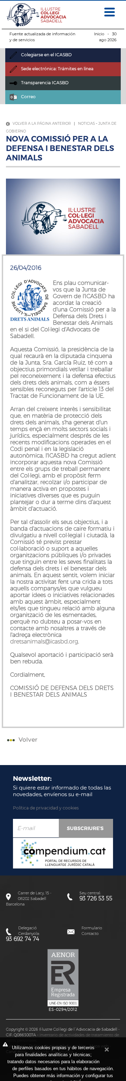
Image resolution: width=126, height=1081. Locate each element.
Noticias (86, 123)
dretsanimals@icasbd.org (44, 641)
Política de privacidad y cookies (46, 807)
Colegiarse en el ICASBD (46, 54)
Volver (27, 739)
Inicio (99, 33)
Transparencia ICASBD (44, 82)
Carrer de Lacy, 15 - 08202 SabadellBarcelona (28, 899)
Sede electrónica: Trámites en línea (56, 68)
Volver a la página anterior (41, 123)
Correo (28, 96)
